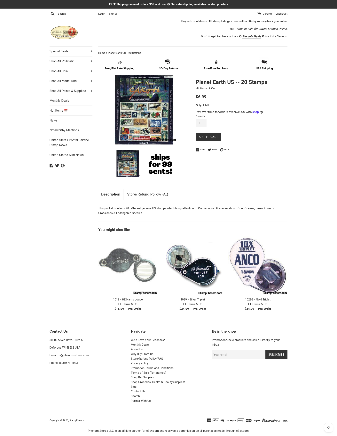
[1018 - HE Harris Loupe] (127, 265)
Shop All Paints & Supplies (71, 91)
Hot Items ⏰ (59, 110)
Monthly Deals (59, 100)
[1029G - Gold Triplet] (257, 265)
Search (135, 396)
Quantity (200, 116)
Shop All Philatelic (71, 61)
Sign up (113, 13)
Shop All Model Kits (71, 81)
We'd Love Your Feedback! (148, 340)
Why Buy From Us (142, 354)
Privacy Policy (139, 363)
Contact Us (138, 391)
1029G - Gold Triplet (257, 299)
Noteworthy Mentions (64, 130)
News (54, 120)
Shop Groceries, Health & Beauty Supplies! (158, 382)
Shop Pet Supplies (142, 377)
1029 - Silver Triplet (193, 299)
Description (110, 194)
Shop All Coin (71, 71)
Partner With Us (141, 401)
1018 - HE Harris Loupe (128, 299)
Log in (101, 13)
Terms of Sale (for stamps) (148, 372)
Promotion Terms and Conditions (152, 368)
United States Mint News (67, 155)
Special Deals (71, 51)
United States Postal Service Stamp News (69, 142)
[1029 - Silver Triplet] (192, 265)
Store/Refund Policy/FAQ (147, 194)
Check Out (281, 13)
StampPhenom (77, 420)
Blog (134, 386)
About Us (137, 349)
